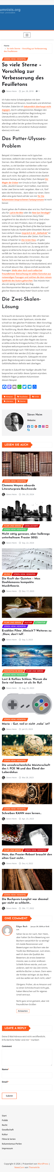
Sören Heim (11, 91)
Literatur (9, 401)
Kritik (36, 396)
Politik (5, 1120)
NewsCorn (19, 1167)
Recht (4, 1125)
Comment (7, 1046)
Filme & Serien (9, 1139)
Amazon (9, 396)
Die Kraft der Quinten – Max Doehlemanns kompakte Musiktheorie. (21, 582)
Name (5, 1069)
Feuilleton (23, 396)
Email (5, 1081)
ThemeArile (34, 1167)
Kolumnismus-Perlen (12, 1143)
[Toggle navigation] (27, 34)
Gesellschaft (8, 1129)
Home (6, 45)
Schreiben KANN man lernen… (21, 813)
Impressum (7, 1148)
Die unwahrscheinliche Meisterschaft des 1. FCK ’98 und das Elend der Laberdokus (26, 769)
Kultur (5, 1134)
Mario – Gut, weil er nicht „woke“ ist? (26, 724)
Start (4, 1115)
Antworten (23, 1011)
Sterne (22, 401)
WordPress (43, 1163)
